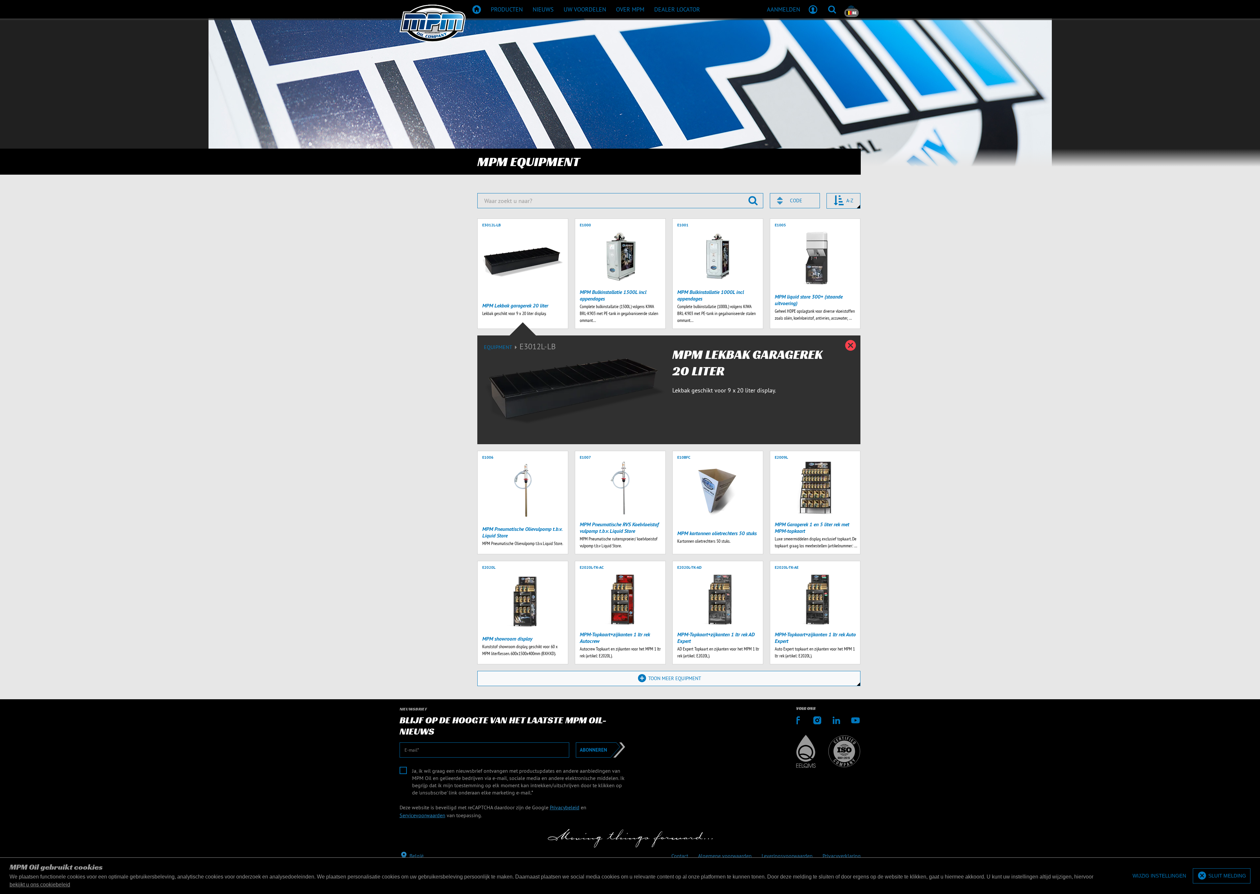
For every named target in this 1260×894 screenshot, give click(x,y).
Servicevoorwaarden (422, 815)
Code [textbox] (796, 200)
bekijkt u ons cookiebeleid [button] (40, 884)
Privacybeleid (564, 807)
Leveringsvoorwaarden (787, 855)
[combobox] (795, 200)
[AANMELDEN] (813, 9)
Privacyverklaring (842, 855)
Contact (679, 855)
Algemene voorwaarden (725, 855)
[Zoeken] (832, 9)
